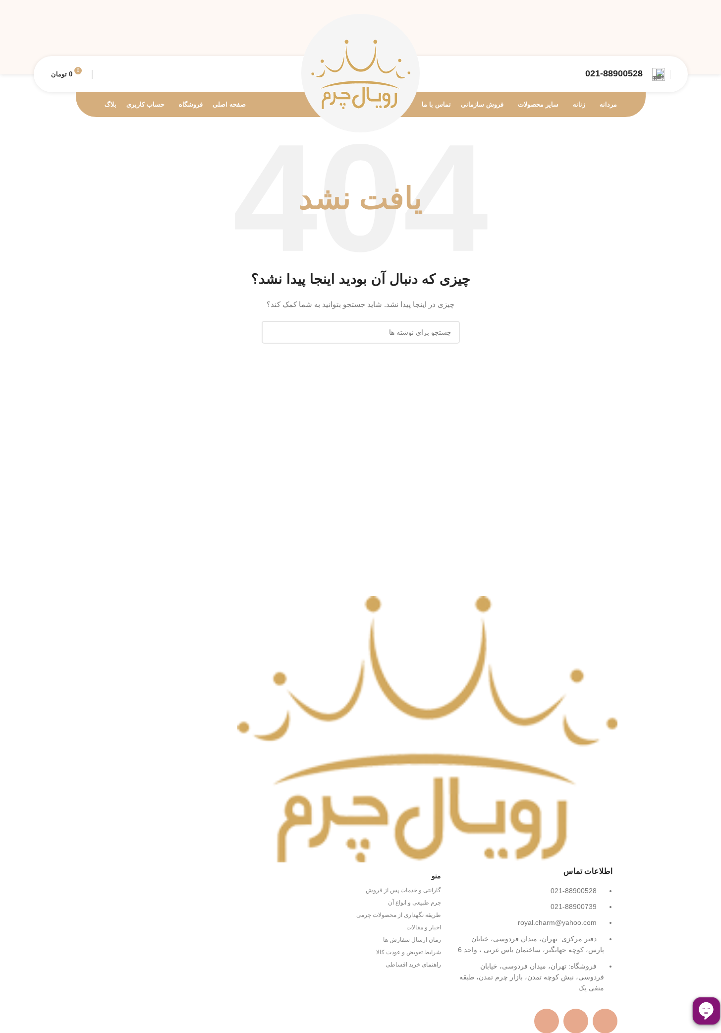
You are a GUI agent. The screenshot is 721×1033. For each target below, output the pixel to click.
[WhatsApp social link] (642, 37)
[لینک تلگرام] (622, 37)
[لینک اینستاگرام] (661, 37)
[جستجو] (102, 74)
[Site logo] (360, 73)
